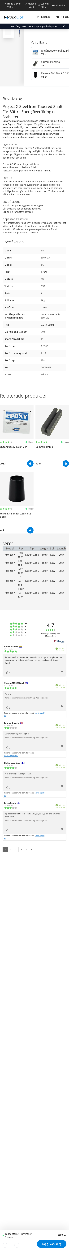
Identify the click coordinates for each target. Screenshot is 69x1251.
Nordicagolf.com (11, 755)
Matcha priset (32, 5)
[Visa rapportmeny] (62, 672)
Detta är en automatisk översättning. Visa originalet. (26, 698)
